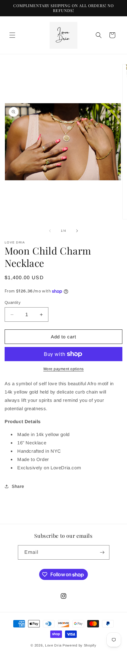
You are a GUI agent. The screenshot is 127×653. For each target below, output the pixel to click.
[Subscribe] (102, 552)
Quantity (13, 302)
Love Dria (53, 645)
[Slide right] (77, 231)
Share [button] (18, 486)
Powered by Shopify (79, 645)
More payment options (63, 369)
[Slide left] (50, 231)
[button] (12, 35)
